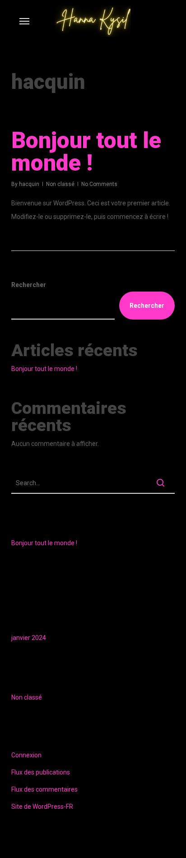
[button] (24, 21)
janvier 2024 (28, 637)
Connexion (26, 755)
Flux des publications (40, 772)
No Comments (99, 184)
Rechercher (28, 284)
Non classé (60, 184)
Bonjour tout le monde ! (86, 151)
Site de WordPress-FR (42, 806)
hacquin (29, 184)
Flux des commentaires (44, 789)
